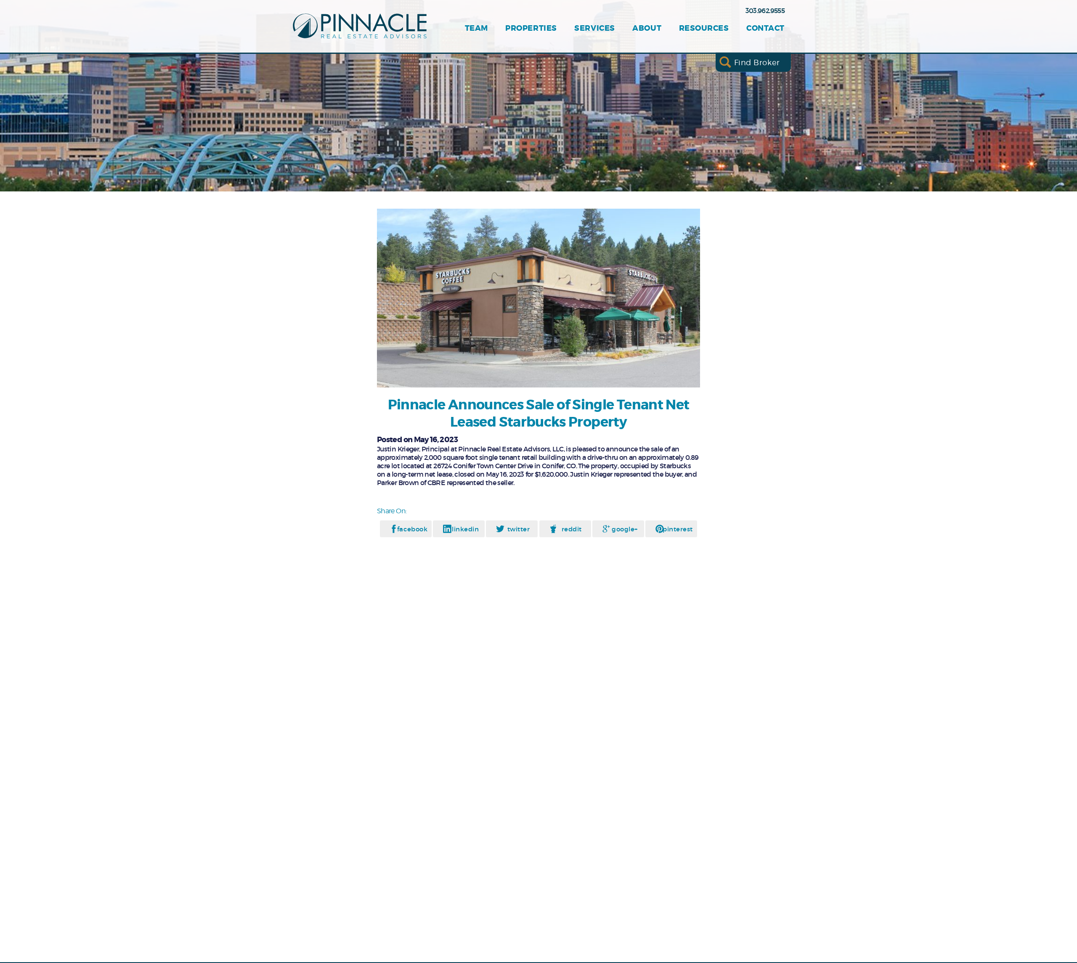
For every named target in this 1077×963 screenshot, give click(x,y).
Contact (765, 28)
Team (476, 28)
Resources (704, 28)
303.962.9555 (765, 10)
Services (594, 28)
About (646, 28)
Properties (531, 28)
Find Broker (757, 62)
